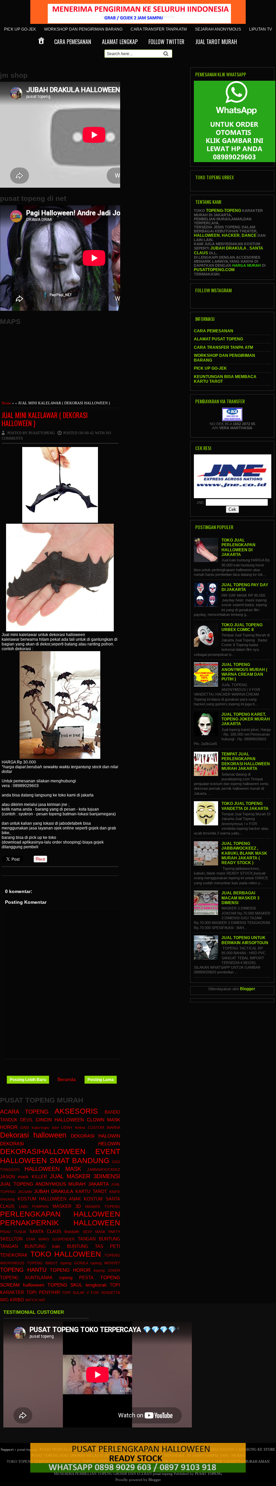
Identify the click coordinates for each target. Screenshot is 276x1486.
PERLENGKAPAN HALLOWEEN (60, 1214)
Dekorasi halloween (33, 1135)
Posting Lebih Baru (28, 1079)
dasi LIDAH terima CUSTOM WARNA (86, 1127)
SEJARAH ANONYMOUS (218, 29)
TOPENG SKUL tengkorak (76, 1285)
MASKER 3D (67, 1206)
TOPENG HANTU (23, 1270)
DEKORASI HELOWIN (60, 1143)
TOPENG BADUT (42, 1263)
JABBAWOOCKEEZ (103, 1169)
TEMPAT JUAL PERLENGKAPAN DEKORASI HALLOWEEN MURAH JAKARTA (245, 761)
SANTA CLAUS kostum (54, 1231)
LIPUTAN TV (260, 29)
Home (6, 403)
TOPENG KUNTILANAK (26, 1277)
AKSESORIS (76, 1111)
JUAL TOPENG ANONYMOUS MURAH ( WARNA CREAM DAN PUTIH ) (244, 671)
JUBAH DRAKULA (53, 1191)
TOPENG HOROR (70, 1270)
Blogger (247, 989)
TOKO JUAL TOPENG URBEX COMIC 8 (242, 627)
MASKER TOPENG (102, 1206)
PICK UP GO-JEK (20, 29)
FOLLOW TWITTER (166, 42)
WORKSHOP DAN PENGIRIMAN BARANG (83, 29)
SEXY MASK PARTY (101, 1232)
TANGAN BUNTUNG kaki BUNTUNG (44, 1246)
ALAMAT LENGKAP (120, 42)
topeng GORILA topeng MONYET (90, 1263)
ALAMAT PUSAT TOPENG (218, 339)
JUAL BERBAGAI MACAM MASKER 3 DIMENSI (240, 898)
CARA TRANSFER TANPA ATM (159, 29)
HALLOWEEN (207, 235)
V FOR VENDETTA (103, 1293)
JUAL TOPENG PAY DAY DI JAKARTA (244, 587)
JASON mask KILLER (23, 1177)
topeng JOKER (107, 1270)
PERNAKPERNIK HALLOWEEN (60, 1223)
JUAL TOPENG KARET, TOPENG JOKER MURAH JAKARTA (245, 719)
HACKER (231, 235)
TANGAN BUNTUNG (99, 1239)
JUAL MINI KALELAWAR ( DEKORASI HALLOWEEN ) (45, 419)
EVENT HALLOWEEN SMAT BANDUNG (60, 1156)
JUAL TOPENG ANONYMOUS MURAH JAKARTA (54, 1184)
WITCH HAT (35, 1300)
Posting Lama (101, 1079)
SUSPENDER (63, 1239)
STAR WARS (37, 1239)
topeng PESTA (76, 1277)
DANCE (249, 235)
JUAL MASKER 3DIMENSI (85, 1176)
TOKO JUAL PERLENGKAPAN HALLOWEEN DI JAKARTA (238, 547)
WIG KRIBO (12, 1300)
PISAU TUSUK (13, 1232)
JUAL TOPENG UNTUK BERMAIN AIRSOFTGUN (244, 940)
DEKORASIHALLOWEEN (42, 1151)
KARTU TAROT (91, 1191)
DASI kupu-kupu (35, 1127)
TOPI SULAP (73, 1293)
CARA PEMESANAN (72, 42)
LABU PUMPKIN (34, 1206)
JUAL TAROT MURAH (216, 42)
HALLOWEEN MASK (53, 1169)
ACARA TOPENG (24, 1112)
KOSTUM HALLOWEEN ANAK (49, 1199)
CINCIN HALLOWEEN (60, 1119)
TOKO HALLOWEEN (65, 1254)
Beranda (67, 1079)
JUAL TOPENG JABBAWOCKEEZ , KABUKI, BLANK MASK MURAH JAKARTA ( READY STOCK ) (244, 853)
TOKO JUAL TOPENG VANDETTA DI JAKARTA (245, 806)
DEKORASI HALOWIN (95, 1136)
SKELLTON (11, 1239)
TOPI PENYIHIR (43, 1292)
